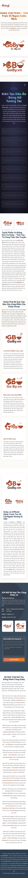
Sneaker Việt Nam (7, 793)
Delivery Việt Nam (8, 732)
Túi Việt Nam (9, 744)
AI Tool (7, 861)
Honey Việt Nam (16, 717)
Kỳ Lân (10, 825)
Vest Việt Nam (12, 755)
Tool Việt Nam (4, 855)
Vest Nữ (20, 757)
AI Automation (6, 783)
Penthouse (16, 810)
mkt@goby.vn (14, 28)
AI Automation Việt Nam (12, 780)
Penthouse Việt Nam (8, 808)
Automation (12, 770)
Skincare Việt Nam (17, 700)
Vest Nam (8, 757)
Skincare (5, 705)
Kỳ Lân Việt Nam (12, 823)
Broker (4, 840)
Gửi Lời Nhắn (14, 659)
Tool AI (25, 863)
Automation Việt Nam (18, 767)
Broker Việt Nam (12, 838)
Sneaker (7, 795)
